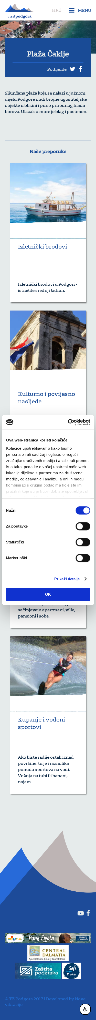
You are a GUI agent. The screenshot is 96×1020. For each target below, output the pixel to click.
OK (48, 594)
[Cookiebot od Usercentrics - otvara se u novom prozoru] (68, 422)
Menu (84, 10)
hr (55, 10)
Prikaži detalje (67, 579)
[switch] (83, 526)
